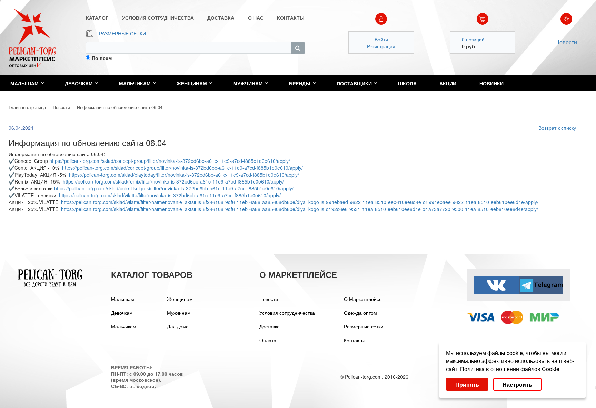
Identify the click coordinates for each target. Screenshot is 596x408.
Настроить (517, 384)
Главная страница (27, 107)
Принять (467, 384)
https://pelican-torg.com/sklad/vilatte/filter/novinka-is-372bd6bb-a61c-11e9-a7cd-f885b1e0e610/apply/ (170, 195)
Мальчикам (135, 83)
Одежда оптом (360, 312)
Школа (407, 83)
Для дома (178, 326)
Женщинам (192, 83)
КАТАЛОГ (97, 17)
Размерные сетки (363, 326)
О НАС (256, 17)
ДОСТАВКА (220, 17)
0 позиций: (474, 39)
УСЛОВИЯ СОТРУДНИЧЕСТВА (158, 17)
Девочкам (79, 83)
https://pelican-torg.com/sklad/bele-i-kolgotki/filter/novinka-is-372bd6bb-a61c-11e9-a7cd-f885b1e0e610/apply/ (174, 188)
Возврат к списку (557, 127)
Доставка (269, 326)
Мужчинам (248, 83)
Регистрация (381, 46)
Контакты (354, 340)
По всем (102, 57)
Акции (447, 83)
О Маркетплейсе (363, 298)
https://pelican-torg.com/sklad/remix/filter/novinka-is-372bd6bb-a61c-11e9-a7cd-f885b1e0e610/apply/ (173, 181)
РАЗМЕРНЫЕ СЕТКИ (122, 33)
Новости (566, 42)
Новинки (491, 83)
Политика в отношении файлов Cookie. (510, 369)
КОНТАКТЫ (291, 17)
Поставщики (354, 83)
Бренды (299, 83)
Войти (381, 39)
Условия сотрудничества (287, 312)
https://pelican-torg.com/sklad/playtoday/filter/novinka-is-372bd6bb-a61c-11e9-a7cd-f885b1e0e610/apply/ (184, 174)
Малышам (24, 83)
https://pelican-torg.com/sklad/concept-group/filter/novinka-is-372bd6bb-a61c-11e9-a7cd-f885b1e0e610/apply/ (169, 160)
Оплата (267, 340)
